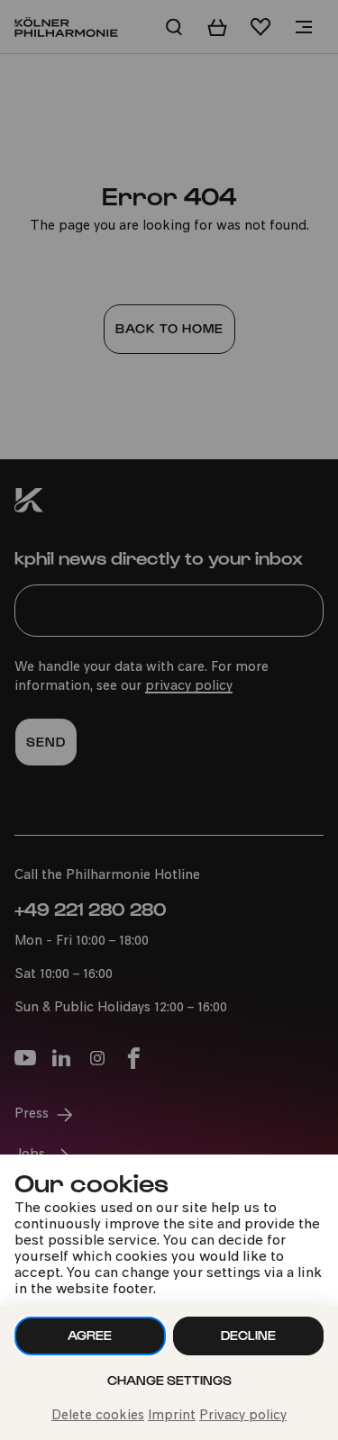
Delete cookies (97, 1416)
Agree (90, 1335)
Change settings (169, 1380)
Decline (248, 1335)
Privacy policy (243, 1416)
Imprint (172, 1416)
